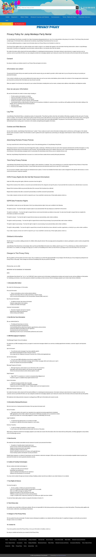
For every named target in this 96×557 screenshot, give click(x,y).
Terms (25, 546)
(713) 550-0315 (89, 8)
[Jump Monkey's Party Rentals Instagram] (92, 550)
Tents (25, 542)
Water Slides (24, 17)
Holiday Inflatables (32, 539)
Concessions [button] (55, 17)
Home (7, 17)
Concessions (19, 542)
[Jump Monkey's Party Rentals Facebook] (88, 550)
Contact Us (7, 546)
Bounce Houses (13, 539)
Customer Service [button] (84, 17)
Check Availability (6, 24)
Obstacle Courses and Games (40, 17)
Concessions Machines (75, 542)
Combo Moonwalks (22, 539)
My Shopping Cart (19, 24)
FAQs (13, 546)
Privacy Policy (19, 546)
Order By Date (41, 539)
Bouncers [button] (14, 17)
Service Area (31, 546)
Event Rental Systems (61, 555)
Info (7, 20)
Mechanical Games (42, 542)
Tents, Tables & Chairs (69, 17)
